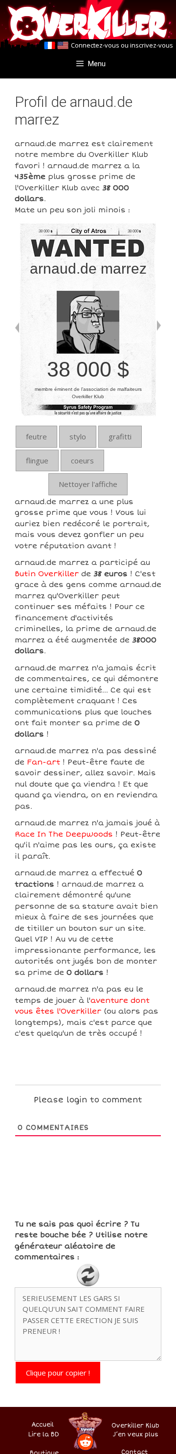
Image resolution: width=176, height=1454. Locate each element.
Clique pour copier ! (58, 1372)
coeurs (82, 460)
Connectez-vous (95, 45)
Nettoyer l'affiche (88, 484)
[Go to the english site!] (62, 46)
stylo (77, 436)
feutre (36, 436)
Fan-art (43, 762)
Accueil (42, 1424)
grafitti (120, 436)
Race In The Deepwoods (64, 834)
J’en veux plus (135, 1434)
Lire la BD (43, 1434)
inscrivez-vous (151, 45)
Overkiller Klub (135, 1425)
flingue (37, 460)
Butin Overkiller (47, 573)
